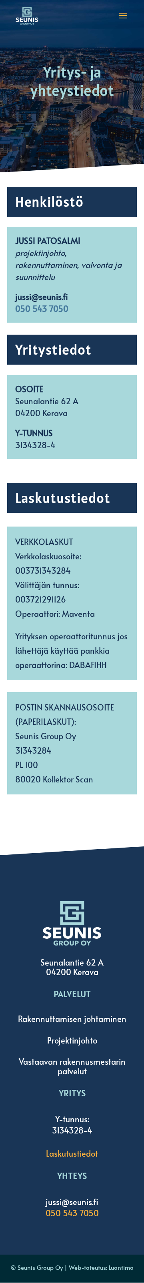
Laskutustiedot (72, 1153)
